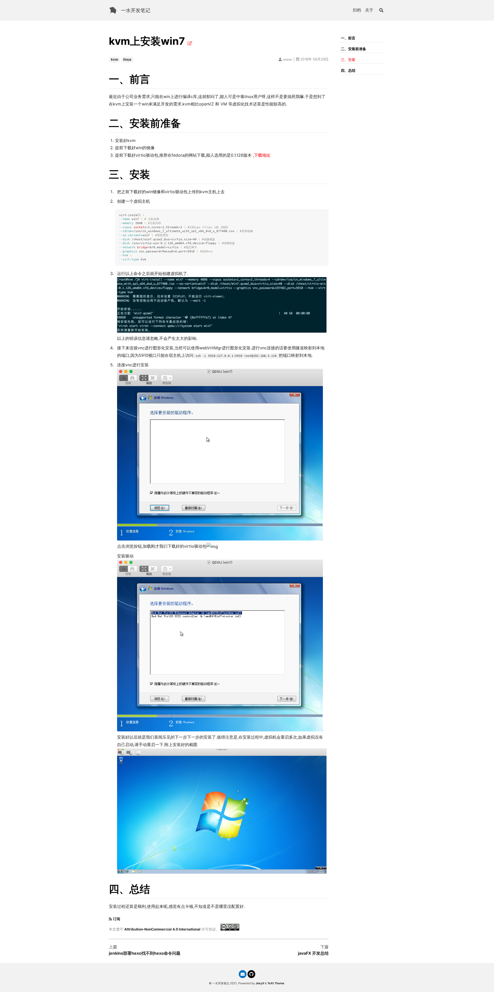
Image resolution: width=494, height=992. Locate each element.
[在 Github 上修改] (190, 43)
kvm (114, 59)
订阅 (116, 919)
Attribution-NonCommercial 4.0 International (162, 929)
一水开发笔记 (135, 10)
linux (127, 59)
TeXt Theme (275, 983)
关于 (369, 10)
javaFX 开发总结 (313, 953)
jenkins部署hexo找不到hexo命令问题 (144, 953)
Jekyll (259, 983)
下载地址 (262, 155)
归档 (357, 10)
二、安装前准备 (353, 49)
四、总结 (348, 70)
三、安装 (348, 60)
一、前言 (348, 38)
